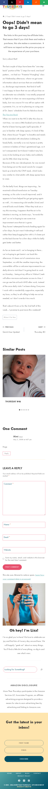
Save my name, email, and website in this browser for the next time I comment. (25, 558)
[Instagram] (24, 780)
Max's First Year (10, 317)
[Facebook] (19, 780)
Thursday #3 (39, 329)
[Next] (42, 381)
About (18, 773)
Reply (7, 453)
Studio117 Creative (24, 787)
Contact (37, 773)
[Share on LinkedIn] (28, 2)
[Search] (41, 670)
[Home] (3, 16)
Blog (27, 773)
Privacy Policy (24, 776)
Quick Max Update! (11, 329)
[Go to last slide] (5, 381)
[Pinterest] (29, 780)
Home (9, 773)
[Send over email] (44, 2)
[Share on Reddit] (36, 2)
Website (7, 550)
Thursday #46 (13, 401)
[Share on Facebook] (4, 2)
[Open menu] (43, 5)
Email (7, 537)
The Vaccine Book (10, 114)
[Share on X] (12, 2)
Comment (9, 483)
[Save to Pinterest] (20, 2)
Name (7, 524)
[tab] (19, 409)
